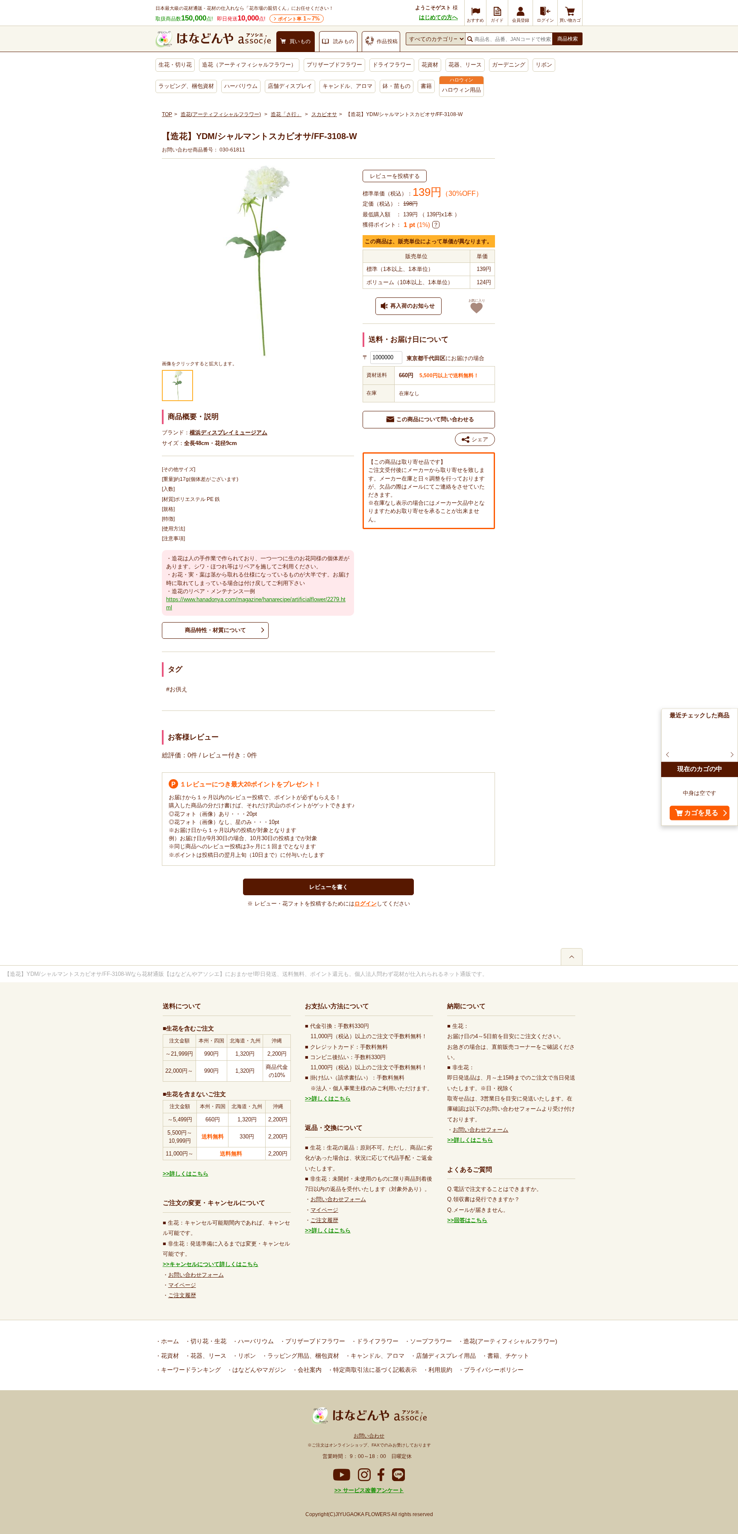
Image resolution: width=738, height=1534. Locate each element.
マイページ (182, 1285)
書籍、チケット (507, 1355)
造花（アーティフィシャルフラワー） (249, 64)
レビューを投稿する (395, 176)
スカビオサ (324, 114)
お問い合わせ (369, 1436)
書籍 (426, 86)
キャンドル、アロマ (347, 86)
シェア (480, 439)
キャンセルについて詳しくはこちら (214, 1264)
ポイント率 (299, 18)
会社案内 (309, 1369)
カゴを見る (701, 812)
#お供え (176, 689)
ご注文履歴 (182, 1295)
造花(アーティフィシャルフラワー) (221, 114)
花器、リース (465, 64)
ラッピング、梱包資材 (186, 86)
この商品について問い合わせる (435, 419)
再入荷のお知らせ (412, 306)
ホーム (169, 1341)
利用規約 (439, 1369)
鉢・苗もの (396, 86)
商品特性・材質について (215, 630)
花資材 (430, 64)
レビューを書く (328, 887)
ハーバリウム (241, 86)
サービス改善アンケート (372, 1490)
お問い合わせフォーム (196, 1275)
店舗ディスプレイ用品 (445, 1355)
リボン (544, 64)
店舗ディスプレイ (290, 86)
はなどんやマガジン (258, 1369)
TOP (167, 114)
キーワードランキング (190, 1369)
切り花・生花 (207, 1341)
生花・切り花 (175, 64)
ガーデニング (508, 64)
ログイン (365, 903)
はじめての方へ (438, 17)
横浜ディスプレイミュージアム (228, 432)
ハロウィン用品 (461, 90)
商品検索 (567, 39)
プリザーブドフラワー (334, 64)
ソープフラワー (430, 1341)
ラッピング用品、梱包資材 (302, 1355)
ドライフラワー (391, 64)
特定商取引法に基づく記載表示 (374, 1369)
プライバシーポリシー (493, 1369)
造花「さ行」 (286, 114)
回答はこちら (470, 1220)
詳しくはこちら (189, 1173)
